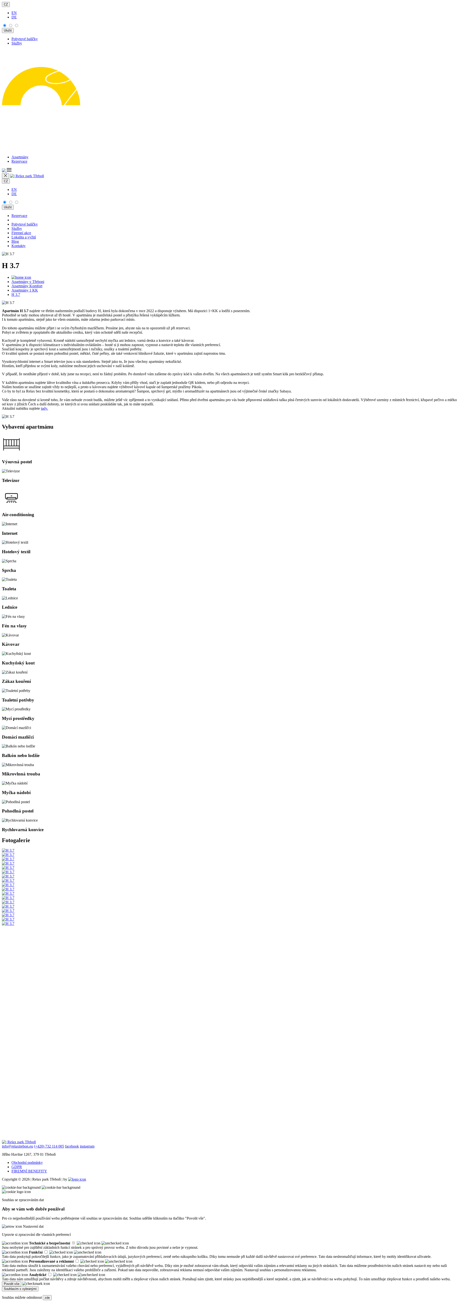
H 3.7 (15, 295)
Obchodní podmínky (27, 1162)
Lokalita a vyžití (23, 237)
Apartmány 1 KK (24, 290)
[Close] (5, 176)
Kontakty (18, 246)
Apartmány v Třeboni (27, 282)
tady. (44, 408)
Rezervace (19, 161)
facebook (72, 1146)
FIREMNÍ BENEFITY (29, 1171)
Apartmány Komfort (26, 286)
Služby (16, 43)
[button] (6, 171)
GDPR (16, 1167)
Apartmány (19, 157)
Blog (15, 241)
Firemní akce (21, 233)
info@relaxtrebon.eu (17, 1146)
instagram (87, 1146)
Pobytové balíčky (24, 39)
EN (14, 13)
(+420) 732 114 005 (49, 1146)
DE (14, 17)
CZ (6, 4)
